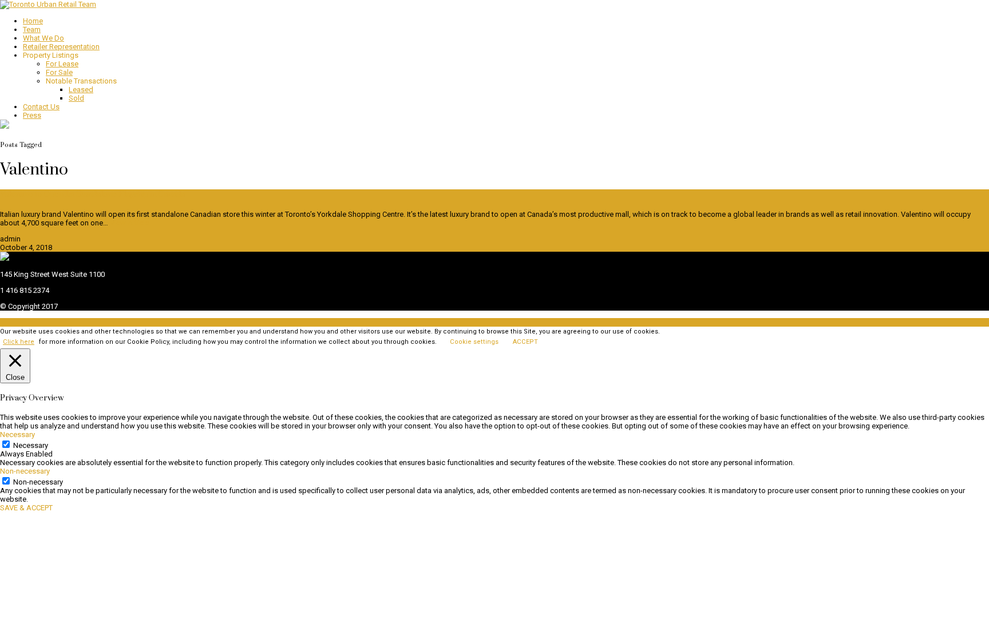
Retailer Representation (61, 46)
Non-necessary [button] (25, 471)
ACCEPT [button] (525, 342)
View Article (129, 223)
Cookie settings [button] (474, 342)
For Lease (62, 63)
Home (33, 21)
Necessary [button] (17, 434)
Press (32, 115)
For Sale (59, 72)
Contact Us (41, 106)
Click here (18, 342)
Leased (81, 89)
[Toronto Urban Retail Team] (48, 4)
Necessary (30, 445)
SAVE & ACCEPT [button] (26, 507)
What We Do (43, 38)
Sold (76, 98)
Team (32, 29)
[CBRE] (4, 258)
